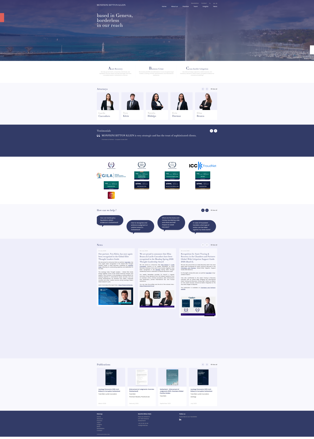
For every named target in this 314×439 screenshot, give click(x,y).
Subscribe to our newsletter (188, 417)
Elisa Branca (165, 265)
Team (196, 6)
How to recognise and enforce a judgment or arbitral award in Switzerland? (202, 226)
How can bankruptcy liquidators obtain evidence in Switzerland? (172, 220)
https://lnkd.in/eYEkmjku (125, 285)
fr (216, 3)
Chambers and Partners (188, 268)
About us (174, 6)
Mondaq (158, 269)
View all (213, 89)
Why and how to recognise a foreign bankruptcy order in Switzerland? (139, 226)
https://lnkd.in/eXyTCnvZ (147, 286)
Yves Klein (127, 262)
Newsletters (195, 3)
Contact (204, 3)
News (215, 6)
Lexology (193, 397)
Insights (205, 6)
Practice (186, 6)
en (214, 3)
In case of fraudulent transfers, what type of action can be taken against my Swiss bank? (110, 221)
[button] (203, 89)
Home (164, 6)
